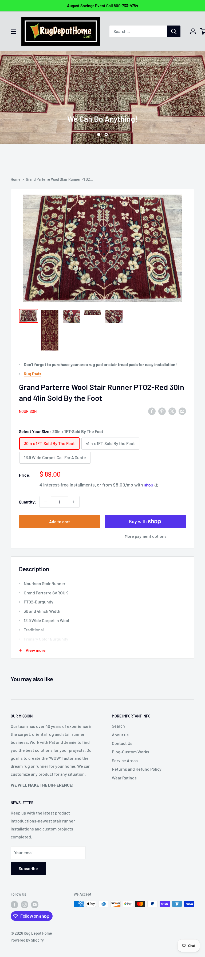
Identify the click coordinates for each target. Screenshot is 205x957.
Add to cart (59, 521)
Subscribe (28, 868)
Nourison (28, 411)
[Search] (173, 31)
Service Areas (125, 760)
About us (120, 734)
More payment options (146, 536)
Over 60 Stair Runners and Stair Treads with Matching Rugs (102, 99)
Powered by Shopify (27, 940)
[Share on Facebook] (152, 411)
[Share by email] (182, 411)
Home (16, 179)
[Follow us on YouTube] (34, 904)
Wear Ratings (124, 777)
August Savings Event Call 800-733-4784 (102, 5)
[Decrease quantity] (45, 501)
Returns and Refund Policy (136, 768)
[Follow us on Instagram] (24, 904)
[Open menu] (13, 32)
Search (118, 725)
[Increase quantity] (73, 501)
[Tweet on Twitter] (172, 411)
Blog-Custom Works (130, 751)
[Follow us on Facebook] (14, 904)
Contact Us (122, 743)
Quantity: (27, 501)
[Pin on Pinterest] (162, 411)
